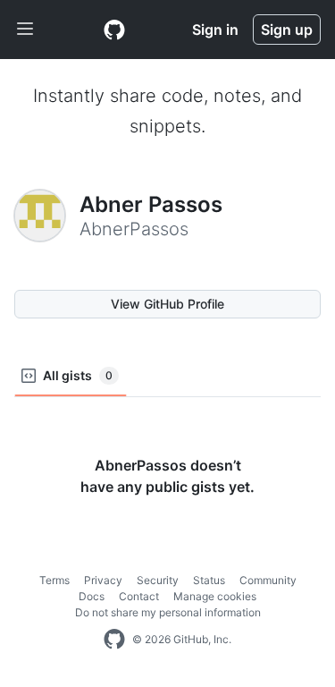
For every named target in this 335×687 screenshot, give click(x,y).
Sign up (287, 29)
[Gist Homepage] (114, 29)
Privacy (103, 580)
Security (158, 580)
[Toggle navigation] (25, 29)
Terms (54, 580)
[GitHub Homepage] (114, 639)
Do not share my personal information (168, 612)
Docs (92, 596)
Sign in (215, 29)
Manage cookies (214, 596)
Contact (139, 596)
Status (209, 580)
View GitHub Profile (167, 303)
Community (268, 580)
